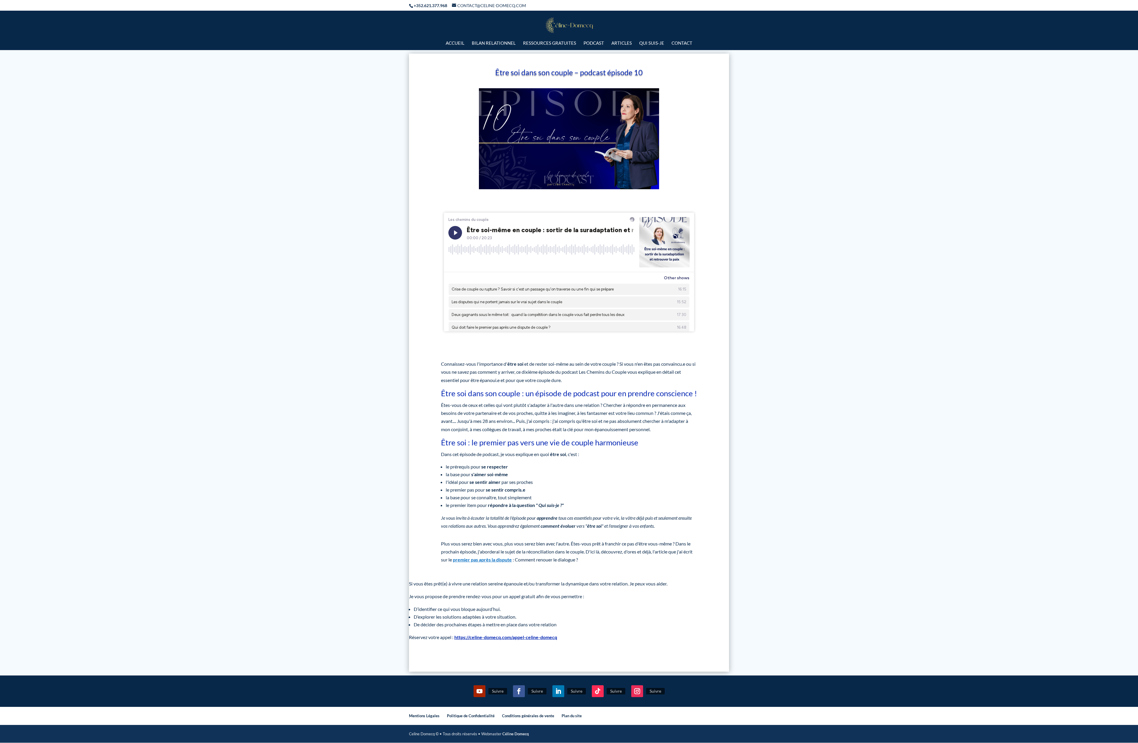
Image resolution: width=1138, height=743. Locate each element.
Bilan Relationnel (494, 43)
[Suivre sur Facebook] (519, 691)
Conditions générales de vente (528, 715)
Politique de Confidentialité (471, 715)
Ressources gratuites (549, 43)
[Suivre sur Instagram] (637, 691)
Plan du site (572, 715)
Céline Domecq (515, 733)
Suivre (498, 691)
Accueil (455, 43)
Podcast (594, 43)
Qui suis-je (651, 43)
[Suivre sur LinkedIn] (558, 691)
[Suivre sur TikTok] (598, 691)
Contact (682, 43)
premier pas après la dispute (482, 559)
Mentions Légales (424, 715)
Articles (621, 43)
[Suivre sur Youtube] (479, 691)
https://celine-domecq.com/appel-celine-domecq (505, 637)
